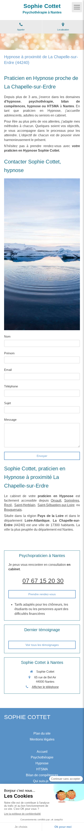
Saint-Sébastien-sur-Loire (56, 505)
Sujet (7, 403)
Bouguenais (13, 509)
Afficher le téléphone (45, 687)
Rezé (8, 505)
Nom (7, 336)
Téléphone (11, 386)
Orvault (56, 500)
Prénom (9, 353)
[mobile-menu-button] (77, 7)
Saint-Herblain (24, 505)
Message (10, 419)
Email (8, 369)
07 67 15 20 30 (43, 580)
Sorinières (71, 500)
